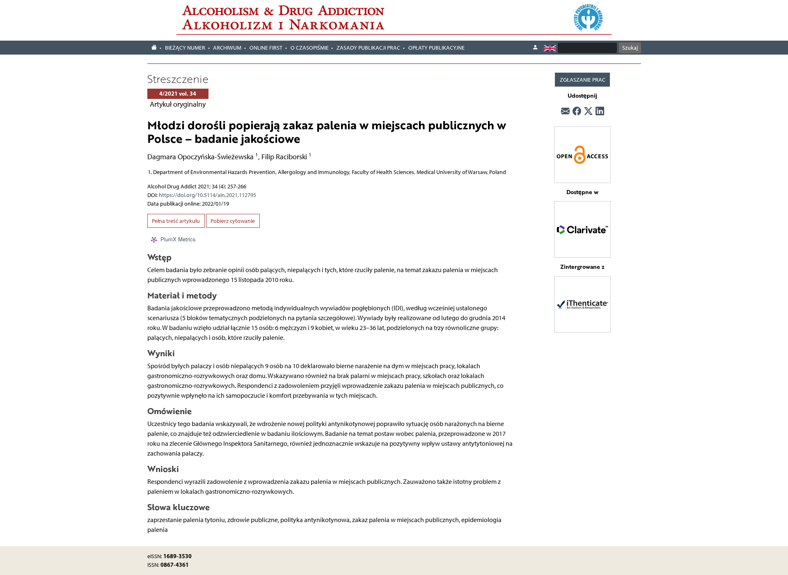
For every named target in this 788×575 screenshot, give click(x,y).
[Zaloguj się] (535, 48)
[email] (565, 111)
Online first (266, 47)
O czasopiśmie (310, 47)
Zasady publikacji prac (368, 47)
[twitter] (588, 111)
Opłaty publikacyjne (436, 47)
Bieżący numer (185, 47)
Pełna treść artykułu (176, 221)
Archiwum (227, 47)
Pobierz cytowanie (233, 221)
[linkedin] (600, 111)
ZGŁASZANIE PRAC (582, 79)
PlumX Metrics (178, 239)
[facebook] (577, 111)
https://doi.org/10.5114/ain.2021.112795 (207, 195)
